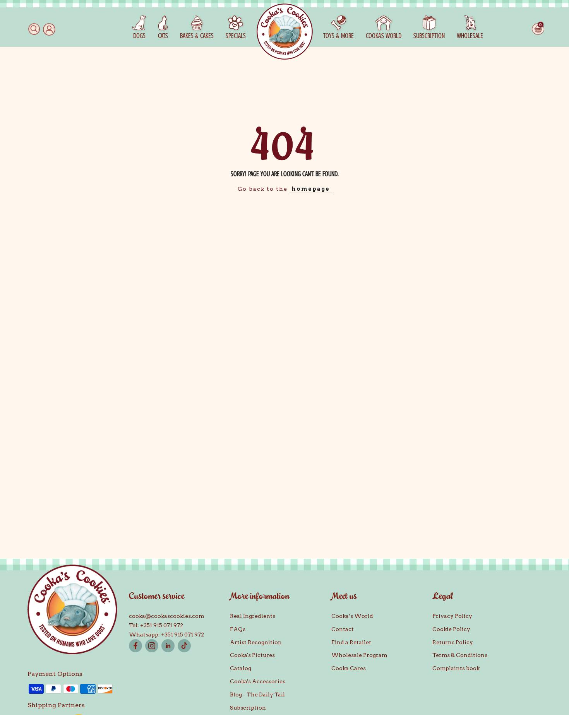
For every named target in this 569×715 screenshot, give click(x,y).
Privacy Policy (452, 616)
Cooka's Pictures (252, 655)
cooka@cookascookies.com (166, 616)
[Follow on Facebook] (135, 645)
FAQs (237, 629)
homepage (310, 189)
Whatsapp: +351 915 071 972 (166, 634)
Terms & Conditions (459, 655)
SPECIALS (236, 35)
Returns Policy (452, 642)
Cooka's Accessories (257, 681)
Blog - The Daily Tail (257, 694)
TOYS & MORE (338, 35)
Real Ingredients (252, 616)
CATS (163, 35)
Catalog (240, 668)
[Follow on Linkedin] (168, 645)
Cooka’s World (352, 616)
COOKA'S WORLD (383, 35)
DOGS (139, 35)
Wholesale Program (359, 655)
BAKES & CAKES (197, 35)
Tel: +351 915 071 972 (156, 625)
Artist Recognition (256, 642)
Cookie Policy (451, 629)
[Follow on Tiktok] (184, 645)
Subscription (248, 708)
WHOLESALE (470, 35)
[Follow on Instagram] (151, 645)
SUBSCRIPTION (429, 35)
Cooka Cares (348, 668)
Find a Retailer (351, 642)
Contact (342, 629)
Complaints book (456, 668)
